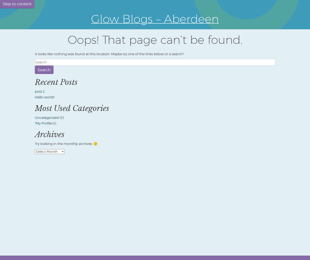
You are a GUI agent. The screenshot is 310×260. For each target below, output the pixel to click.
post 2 (40, 92)
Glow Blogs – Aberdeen (155, 18)
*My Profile (43, 123)
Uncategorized (47, 118)
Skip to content (17, 4)
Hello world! (44, 97)
